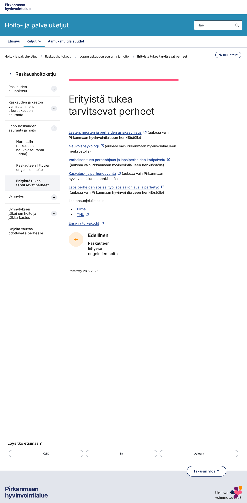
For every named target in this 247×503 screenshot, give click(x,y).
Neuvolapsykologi (84, 146)
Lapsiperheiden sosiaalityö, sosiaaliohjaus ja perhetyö (114, 187)
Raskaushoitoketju (58, 56)
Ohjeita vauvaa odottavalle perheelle (25, 231)
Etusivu (14, 41)
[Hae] (237, 25)
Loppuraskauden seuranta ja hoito (104, 56)
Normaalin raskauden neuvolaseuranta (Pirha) (30, 148)
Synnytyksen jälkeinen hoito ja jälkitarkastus (22, 213)
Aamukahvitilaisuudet (66, 41)
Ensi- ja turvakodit (84, 223)
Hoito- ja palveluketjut (37, 25)
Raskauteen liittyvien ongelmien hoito (33, 167)
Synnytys (16, 196)
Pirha (81, 209)
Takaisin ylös (204, 471)
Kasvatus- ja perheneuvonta (92, 173)
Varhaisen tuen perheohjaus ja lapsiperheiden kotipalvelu (117, 160)
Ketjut (32, 41)
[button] (46, 453)
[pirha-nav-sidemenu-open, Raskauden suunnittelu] (54, 89)
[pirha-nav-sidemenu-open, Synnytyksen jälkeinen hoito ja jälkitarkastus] (54, 213)
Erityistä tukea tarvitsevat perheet (32, 183)
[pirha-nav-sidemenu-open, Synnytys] (54, 197)
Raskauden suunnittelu (17, 89)
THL (80, 214)
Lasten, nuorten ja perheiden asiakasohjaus (105, 132)
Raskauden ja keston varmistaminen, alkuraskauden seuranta (25, 108)
